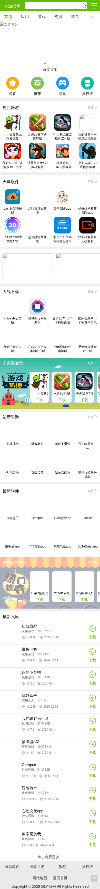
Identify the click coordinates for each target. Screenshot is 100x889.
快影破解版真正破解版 (87, 239)
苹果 (75, 16)
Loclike (88, 518)
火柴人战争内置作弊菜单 (87, 165)
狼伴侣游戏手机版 (87, 474)
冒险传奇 (37, 472)
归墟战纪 (12, 444)
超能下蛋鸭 (62, 444)
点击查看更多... (50, 856)
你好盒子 (12, 518)
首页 (8, 16)
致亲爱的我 (62, 472)
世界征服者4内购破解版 (37, 165)
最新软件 (12, 866)
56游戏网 (12, 6)
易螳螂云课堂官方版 (87, 349)
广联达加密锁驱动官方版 (37, 349)
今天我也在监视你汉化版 (62, 136)
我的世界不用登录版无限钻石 (87, 136)
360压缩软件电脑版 (62, 349)
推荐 (37, 93)
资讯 (58, 16)
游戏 (41, 16)
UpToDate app (87, 546)
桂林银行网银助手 (37, 320)
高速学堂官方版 (12, 349)
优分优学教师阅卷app (87, 210)
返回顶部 (94, 878)
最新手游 (37, 866)
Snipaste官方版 (12, 320)
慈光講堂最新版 (37, 239)
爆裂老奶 (37, 444)
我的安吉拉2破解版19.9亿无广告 (12, 165)
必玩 (62, 93)
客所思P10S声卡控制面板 (63, 320)
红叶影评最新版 (37, 210)
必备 (12, 93)
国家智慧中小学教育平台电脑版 (87, 320)
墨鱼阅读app (62, 208)
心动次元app (62, 518)
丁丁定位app (37, 546)
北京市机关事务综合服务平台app (62, 239)
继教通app (12, 546)
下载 (92, 636)
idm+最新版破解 (12, 210)
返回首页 (60, 877)
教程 (62, 866)
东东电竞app (62, 546)
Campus (37, 518)
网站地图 (40, 877)
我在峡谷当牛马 (87, 446)
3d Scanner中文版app (12, 239)
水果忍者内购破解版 (37, 136)
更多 (91, 107)
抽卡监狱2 (12, 472)
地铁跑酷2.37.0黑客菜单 (63, 165)
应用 (25, 16)
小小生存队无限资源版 (12, 136)
